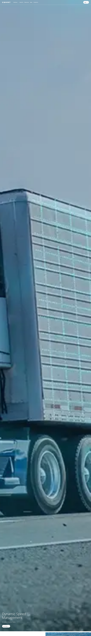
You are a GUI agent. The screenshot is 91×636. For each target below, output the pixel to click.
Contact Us (35, 2)
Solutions (15, 2)
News (31, 2)
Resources (26, 2)
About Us (21, 2)
